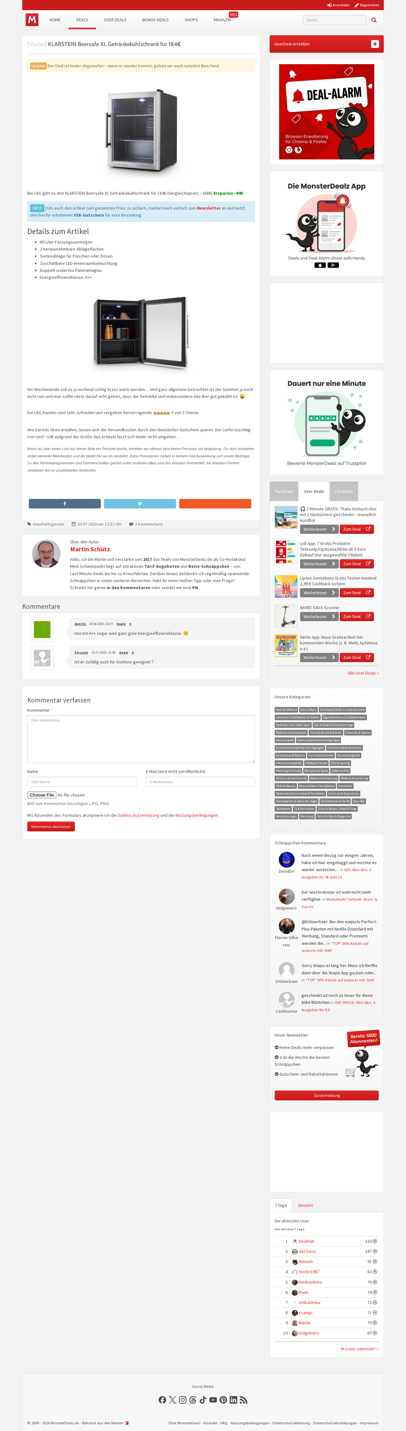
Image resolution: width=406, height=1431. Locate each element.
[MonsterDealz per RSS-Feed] (244, 1400)
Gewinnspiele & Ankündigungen (318, 740)
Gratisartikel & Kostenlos (344, 748)
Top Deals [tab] (284, 491)
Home (55, 20)
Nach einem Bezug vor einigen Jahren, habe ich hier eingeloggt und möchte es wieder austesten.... (339, 862)
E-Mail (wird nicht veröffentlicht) (175, 771)
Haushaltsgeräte (48, 524)
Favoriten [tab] (344, 491)
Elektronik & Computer (291, 732)
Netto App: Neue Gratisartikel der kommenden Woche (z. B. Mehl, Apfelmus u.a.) (339, 642)
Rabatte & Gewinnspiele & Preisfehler (300, 793)
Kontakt (210, 1423)
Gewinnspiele (285, 740)
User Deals (115, 20)
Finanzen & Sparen (357, 732)
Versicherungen (286, 816)
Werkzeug (306, 816)
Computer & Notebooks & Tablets (297, 717)
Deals (82, 20)
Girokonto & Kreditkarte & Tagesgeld (300, 748)
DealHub (306, 1241)
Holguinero (309, 1333)
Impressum (369, 1423)
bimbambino (310, 1282)
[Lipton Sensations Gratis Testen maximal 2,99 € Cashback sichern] (286, 586)
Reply (121, 624)
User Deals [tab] (314, 491)
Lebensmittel (340, 771)
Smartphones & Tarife (335, 801)
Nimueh (306, 1261)
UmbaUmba (309, 1302)
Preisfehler (345, 786)
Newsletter (209, 208)
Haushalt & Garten (321, 755)
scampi (305, 1312)
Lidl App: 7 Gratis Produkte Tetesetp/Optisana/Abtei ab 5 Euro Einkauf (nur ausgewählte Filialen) (333, 549)
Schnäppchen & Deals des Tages (296, 801)
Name (32, 771)
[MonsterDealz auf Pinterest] (223, 1400)
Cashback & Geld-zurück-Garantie (342, 710)
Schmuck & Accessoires (343, 793)
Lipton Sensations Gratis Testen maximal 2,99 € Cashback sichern (338, 581)
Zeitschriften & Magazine (333, 816)
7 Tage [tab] (281, 1205)
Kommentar (38, 710)
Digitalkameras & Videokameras (344, 717)
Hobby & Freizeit (316, 763)
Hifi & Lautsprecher (289, 763)
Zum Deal (352, 529)
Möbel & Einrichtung (354, 778)
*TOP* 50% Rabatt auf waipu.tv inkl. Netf (340, 979)
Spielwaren (283, 809)
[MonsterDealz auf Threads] (193, 1400)
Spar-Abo (359, 801)
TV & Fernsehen (304, 809)
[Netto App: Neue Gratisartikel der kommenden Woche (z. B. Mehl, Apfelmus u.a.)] (286, 645)
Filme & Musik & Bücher (326, 732)
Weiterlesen (316, 529)
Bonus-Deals (155, 20)
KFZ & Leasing (340, 763)
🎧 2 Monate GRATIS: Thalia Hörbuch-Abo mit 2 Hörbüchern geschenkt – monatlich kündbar (338, 514)
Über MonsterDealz (184, 1423)
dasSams (307, 1251)
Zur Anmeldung (327, 1095)
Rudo (304, 1292)
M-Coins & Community (291, 778)
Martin (305, 1323)
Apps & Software (286, 710)
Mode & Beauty (286, 786)
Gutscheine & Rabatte (290, 755)
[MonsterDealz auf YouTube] (213, 1400)
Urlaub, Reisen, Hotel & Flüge (337, 809)
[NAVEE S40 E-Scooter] (286, 616)
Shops (191, 20)
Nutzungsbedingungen (196, 815)
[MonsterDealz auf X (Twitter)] (172, 1400)
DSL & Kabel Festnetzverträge (333, 725)
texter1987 (309, 1271)
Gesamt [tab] (305, 1205)
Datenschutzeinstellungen (335, 1423)
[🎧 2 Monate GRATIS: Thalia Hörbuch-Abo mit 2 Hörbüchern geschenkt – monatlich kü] (286, 517)
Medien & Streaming (323, 778)
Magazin (222, 20)
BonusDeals (308, 710)
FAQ (223, 1423)
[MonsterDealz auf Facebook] (162, 1400)
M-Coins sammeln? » (360, 1349)
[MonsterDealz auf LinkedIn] (233, 1400)
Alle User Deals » (363, 673)
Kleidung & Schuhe (288, 771)
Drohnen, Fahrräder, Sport (293, 725)
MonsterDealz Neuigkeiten (317, 786)
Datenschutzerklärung (139, 815)
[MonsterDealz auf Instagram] (183, 1400)
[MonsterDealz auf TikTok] (203, 1400)
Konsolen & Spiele (316, 771)
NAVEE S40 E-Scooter (320, 607)
